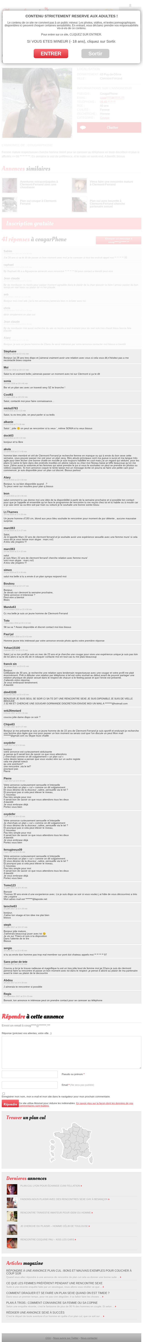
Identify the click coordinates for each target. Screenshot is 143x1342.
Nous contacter (89, 1338)
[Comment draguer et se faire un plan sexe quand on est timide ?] (102, 1296)
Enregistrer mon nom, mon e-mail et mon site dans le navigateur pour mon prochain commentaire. (56, 1096)
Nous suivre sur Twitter (65, 1338)
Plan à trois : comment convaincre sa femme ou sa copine (52, 1302)
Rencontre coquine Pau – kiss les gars (47, 1239)
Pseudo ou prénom (73, 1074)
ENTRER (51, 53)
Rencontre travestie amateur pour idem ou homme (55, 1212)
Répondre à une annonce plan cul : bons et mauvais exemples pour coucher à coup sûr (69, 1272)
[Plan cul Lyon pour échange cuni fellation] (12, 1193)
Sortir (95, 53)
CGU (48, 1338)
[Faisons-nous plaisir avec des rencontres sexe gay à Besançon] (12, 1207)
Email (78, 1084)
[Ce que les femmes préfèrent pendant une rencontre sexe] (103, 1286)
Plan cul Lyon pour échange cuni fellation (50, 1185)
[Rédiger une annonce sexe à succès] (103, 1316)
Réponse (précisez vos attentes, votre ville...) (26, 1033)
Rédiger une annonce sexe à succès (35, 1312)
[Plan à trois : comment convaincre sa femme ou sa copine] (115, 1306)
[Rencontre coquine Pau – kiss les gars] (12, 1247)
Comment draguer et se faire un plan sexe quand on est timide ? (58, 1293)
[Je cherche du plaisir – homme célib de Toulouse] (12, 1234)
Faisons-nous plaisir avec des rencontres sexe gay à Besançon (64, 1199)
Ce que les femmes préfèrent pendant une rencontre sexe (54, 1283)
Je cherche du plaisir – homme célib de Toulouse (54, 1226)
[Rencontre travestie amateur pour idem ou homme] (12, 1220)
